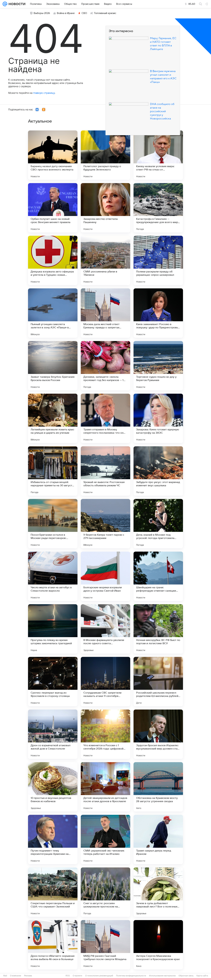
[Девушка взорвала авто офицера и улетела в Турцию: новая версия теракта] (52, 260)
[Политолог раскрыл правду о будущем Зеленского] (105, 155)
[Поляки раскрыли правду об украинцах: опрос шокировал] (158, 260)
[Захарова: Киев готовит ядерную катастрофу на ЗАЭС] (158, 418)
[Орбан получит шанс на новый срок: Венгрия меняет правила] (52, 207)
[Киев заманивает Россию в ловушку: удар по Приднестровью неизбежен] (158, 313)
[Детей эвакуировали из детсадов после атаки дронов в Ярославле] (105, 787)
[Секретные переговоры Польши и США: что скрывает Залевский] (52, 892)
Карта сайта (202, 976)
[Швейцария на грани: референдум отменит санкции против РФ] (158, 576)
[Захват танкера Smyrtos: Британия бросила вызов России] (52, 365)
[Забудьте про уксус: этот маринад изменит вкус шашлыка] (158, 471)
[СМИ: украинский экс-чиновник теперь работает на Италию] (105, 839)
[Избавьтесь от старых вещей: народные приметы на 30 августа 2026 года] (52, 471)
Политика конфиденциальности (131, 976)
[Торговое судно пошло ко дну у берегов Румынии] (158, 365)
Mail (5, 976)
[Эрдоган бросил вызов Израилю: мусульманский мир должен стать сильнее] (158, 734)
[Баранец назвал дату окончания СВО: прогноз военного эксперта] (52, 155)
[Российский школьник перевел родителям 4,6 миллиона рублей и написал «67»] (158, 681)
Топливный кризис (105, 13)
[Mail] (5, 4)
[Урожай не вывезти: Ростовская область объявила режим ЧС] (105, 471)
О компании (15, 976)
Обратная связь (186, 976)
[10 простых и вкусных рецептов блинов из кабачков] (52, 787)
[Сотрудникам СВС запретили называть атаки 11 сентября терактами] (105, 681)
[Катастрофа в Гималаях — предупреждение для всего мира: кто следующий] (158, 207)
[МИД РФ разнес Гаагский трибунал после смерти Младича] (105, 944)
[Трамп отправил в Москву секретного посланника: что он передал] (105, 418)
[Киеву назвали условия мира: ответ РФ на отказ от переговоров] (158, 155)
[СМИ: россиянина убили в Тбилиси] (105, 260)
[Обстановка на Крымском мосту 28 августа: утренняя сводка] (158, 787)
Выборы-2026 (42, 13)
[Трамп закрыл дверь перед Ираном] (158, 839)
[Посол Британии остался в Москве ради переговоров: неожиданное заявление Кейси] (52, 523)
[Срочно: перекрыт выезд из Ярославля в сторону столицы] (52, 681)
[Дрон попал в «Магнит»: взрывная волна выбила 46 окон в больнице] (52, 944)
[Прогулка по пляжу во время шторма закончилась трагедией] (52, 629)
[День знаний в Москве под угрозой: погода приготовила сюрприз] (158, 523)
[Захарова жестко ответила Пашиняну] (105, 207)
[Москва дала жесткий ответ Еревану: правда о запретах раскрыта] (105, 313)
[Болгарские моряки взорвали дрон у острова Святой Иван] (105, 576)
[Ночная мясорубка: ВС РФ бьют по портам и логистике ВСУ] (158, 629)
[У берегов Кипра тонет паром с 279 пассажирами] (105, 523)
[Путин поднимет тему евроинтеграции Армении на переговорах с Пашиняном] (52, 839)
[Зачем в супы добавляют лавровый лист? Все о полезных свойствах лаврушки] (158, 892)
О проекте (77, 976)
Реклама (28, 976)
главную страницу (44, 92)
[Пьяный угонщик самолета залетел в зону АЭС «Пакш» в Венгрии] (52, 313)
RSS (68, 976)
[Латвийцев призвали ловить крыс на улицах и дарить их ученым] (52, 418)
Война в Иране (66, 13)
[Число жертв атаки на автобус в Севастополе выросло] (52, 576)
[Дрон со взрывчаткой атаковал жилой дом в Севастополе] (52, 734)
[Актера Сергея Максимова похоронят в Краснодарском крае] (158, 944)
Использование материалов (162, 976)
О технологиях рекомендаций (99, 976)
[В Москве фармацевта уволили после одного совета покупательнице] (105, 629)
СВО (84, 13)
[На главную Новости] (16, 4)
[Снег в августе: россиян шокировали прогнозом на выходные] (105, 892)
